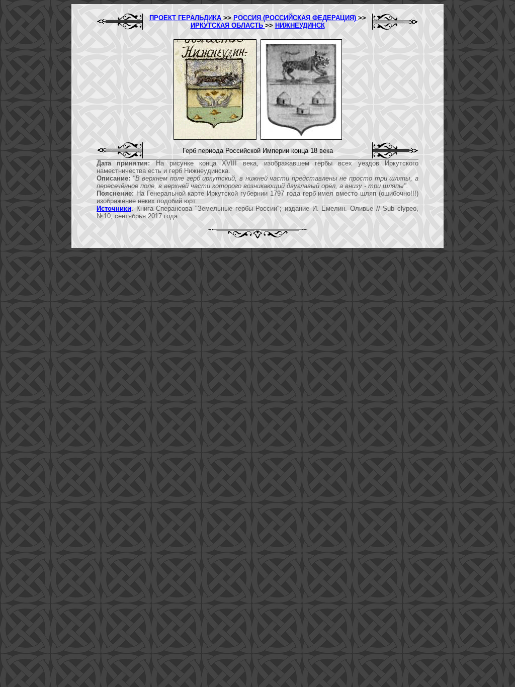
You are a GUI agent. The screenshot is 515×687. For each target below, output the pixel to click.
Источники (114, 208)
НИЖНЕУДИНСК (300, 25)
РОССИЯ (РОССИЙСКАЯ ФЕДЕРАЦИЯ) (295, 18)
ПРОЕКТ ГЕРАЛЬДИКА (186, 18)
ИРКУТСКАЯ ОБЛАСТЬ (228, 25)
